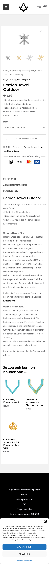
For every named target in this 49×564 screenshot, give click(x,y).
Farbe (5, 121)
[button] (45, 521)
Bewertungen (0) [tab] (11, 190)
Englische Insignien (26, 70)
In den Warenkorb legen (26, 139)
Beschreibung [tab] (9, 178)
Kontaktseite (9, 300)
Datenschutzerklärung (24, 560)
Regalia (40, 147)
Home (5, 70)
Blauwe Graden (13, 151)
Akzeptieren (24, 547)
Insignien (13, 70)
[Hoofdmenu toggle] (6, 7)
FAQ (24, 504)
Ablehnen (24, 554)
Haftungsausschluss (25, 499)
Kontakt (24, 494)
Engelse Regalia (30, 147)
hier (17, 351)
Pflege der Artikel (24, 509)
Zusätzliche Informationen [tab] (15, 184)
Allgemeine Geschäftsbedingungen (24, 489)
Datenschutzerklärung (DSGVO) (24, 514)
